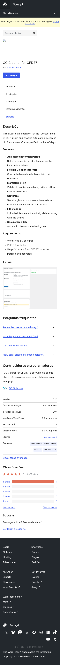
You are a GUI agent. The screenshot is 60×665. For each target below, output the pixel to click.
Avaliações (11, 94)
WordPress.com (13, 596)
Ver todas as (50, 507)
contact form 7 (50, 449)
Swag (35, 587)
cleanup (37, 449)
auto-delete (36, 444)
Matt (7, 601)
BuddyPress (11, 612)
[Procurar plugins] (34, 33)
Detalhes (10, 86)
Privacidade (9, 562)
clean (53, 444)
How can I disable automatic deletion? (23, 354)
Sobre (6, 546)
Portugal (14, 625)
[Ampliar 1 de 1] (53, 271)
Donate (36, 582)
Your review (9, 507)
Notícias (7, 552)
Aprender (8, 571)
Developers (9, 582)
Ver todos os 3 (50, 437)
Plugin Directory (10, 13)
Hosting (7, 557)
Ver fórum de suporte (14, 528)
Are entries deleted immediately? (20, 327)
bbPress (9, 607)
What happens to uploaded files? (20, 336)
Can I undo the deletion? (16, 345)
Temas (35, 552)
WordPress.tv (11, 587)
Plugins (35, 557)
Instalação (11, 101)
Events (35, 576)
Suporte (10, 116)
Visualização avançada (15, 457)
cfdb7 (46, 444)
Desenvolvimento (15, 108)
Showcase (37, 546)
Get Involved (38, 571)
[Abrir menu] (55, 4)
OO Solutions (14, 67)
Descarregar (11, 75)
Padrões (35, 562)
